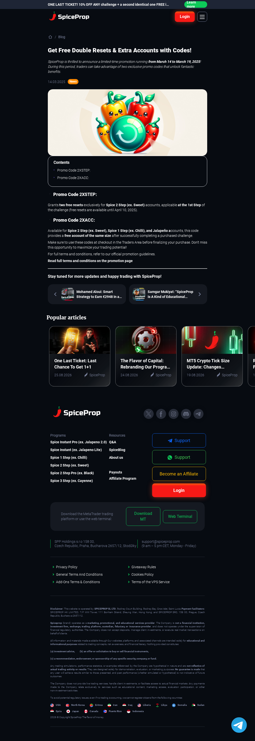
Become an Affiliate (179, 473)
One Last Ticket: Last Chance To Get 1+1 (75, 364)
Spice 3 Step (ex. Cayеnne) (70, 481)
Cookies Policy (142, 574)
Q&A (112, 442)
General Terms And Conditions (79, 574)
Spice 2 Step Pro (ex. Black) (70, 473)
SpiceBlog (117, 450)
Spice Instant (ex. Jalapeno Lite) (70, 450)
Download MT (143, 516)
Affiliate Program (122, 478)
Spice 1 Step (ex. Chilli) (68, 458)
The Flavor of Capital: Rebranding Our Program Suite (146, 364)
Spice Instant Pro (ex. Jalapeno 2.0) (70, 442)
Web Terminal (180, 516)
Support (182, 457)
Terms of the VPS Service (150, 582)
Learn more (191, 4)
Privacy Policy (66, 567)
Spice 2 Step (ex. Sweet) (69, 465)
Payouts (115, 472)
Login (185, 16)
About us (116, 458)
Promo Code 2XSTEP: (73, 170)
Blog (61, 37)
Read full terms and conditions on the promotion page (90, 261)
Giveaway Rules (143, 567)
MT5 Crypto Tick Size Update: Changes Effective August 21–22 (210, 364)
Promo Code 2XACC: (73, 178)
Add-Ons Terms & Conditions (78, 582)
